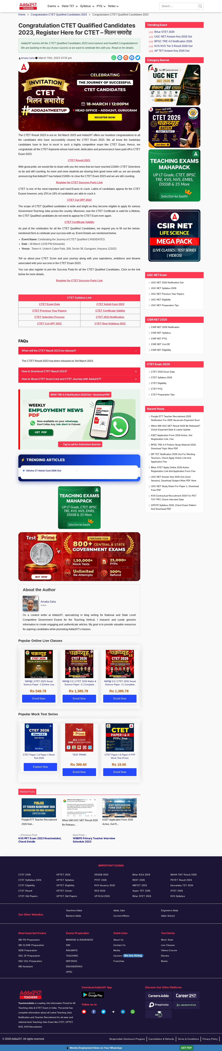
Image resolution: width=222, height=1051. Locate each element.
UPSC (69, 972)
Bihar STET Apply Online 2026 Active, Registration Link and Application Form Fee (173, 469)
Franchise (118, 961)
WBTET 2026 (139, 885)
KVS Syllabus (177, 896)
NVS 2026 (99, 890)
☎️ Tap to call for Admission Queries (80, 444)
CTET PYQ (156, 389)
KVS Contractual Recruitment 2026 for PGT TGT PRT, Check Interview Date (173, 497)
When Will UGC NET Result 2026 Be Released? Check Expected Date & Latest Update (175, 428)
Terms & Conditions (188, 1039)
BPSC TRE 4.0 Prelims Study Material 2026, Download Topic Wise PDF (173, 446)
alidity (90, 222)
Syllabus (85, 6)
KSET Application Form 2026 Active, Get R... (117, 821)
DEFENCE (71, 961)
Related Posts (27, 791)
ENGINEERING (74, 966)
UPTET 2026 (63, 874)
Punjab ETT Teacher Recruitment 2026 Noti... (39, 821)
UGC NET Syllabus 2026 (163, 288)
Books (164, 961)
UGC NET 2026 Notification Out (167, 282)
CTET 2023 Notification (110, 317)
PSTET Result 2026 (181, 880)
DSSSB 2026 (101, 874)
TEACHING (72, 955)
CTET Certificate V (76, 222)
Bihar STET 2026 (164, 31)
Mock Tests (167, 939)
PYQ (99, 6)
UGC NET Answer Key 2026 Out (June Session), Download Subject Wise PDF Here (173, 478)
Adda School (168, 915)
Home (21, 14)
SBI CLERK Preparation (31, 945)
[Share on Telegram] (119, 57)
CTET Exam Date (49, 304)
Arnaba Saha (28, 58)
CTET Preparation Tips (163, 394)
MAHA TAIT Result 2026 (183, 874)
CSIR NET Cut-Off (160, 344)
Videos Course (169, 950)
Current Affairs (121, 915)
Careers (127, 955)
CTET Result (25, 890)
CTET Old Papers (28, 896)
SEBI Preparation (27, 950)
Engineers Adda (169, 910)
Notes (112, 6)
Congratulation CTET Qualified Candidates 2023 (59, 14)
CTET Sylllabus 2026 (29, 880)
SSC (68, 945)
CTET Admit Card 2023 (110, 304)
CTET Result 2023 (79, 160)
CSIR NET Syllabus (161, 332)
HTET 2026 (176, 890)
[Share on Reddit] (125, 57)
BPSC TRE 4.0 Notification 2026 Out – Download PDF (80, 394)
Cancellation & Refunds (161, 1039)
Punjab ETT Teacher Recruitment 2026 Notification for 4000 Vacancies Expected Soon (175, 418)
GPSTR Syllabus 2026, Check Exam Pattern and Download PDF (173, 507)
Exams (52, 6)
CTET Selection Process (49, 317)
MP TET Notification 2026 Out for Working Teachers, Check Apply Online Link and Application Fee (173, 458)
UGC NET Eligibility (161, 299)
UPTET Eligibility (65, 885)
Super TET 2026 (141, 890)
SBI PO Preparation (29, 939)
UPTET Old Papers (66, 896)
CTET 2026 (24, 874)
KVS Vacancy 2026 (104, 885)
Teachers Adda (74, 910)
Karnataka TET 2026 (181, 885)
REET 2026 (138, 880)
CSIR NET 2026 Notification (165, 327)
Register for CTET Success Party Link (79, 182)
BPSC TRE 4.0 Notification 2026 (173, 41)
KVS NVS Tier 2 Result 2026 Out (173, 46)
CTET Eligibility (159, 383)
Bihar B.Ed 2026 (141, 874)
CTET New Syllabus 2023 (110, 323)
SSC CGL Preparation (30, 961)
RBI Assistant (25, 966)
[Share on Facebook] (131, 57)
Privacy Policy (210, 1039)
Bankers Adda (73, 915)
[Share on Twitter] (137, 57)
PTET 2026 (100, 880)
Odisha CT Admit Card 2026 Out (44, 470)
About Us (118, 939)
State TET (68, 6)
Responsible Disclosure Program (127, 1039)
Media (116, 950)
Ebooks (165, 955)
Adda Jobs (119, 910)
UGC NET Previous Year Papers (167, 294)
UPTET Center (64, 890)
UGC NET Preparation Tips (165, 305)
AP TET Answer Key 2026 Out (171, 50)
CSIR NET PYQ (159, 338)
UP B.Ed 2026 (102, 896)
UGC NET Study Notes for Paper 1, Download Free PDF (175, 488)
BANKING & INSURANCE (79, 939)
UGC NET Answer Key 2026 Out (173, 36)
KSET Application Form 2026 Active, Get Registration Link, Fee (171, 437)
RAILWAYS (72, 950)
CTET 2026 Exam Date (163, 371)
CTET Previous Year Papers (49, 310)
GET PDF (186, 1047)
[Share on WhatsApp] (113, 57)
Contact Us (119, 945)
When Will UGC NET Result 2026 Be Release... (80, 822)
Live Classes (168, 945)
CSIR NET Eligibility (161, 350)
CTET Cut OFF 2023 (79, 200)
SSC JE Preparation (29, 955)
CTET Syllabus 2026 (161, 377)
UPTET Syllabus (65, 880)
